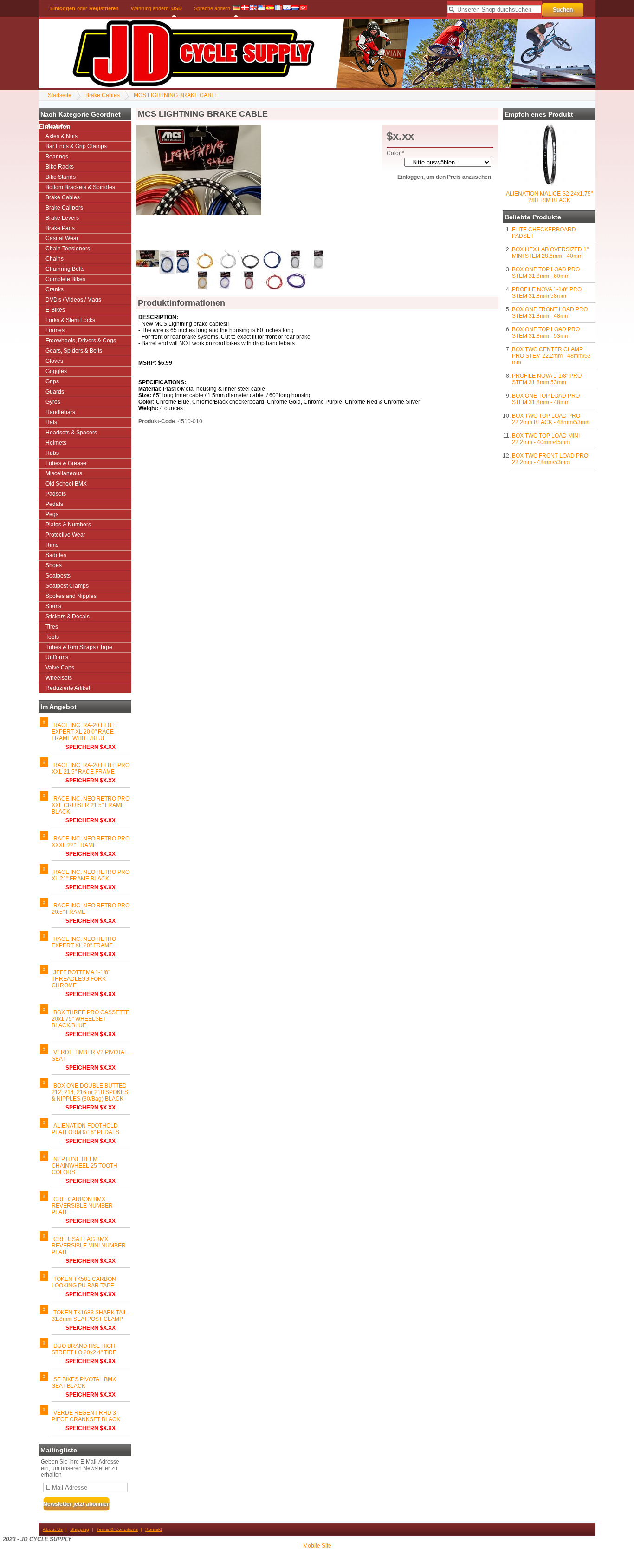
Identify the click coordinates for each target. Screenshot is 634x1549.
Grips (52, 381)
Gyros (52, 402)
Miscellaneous (63, 473)
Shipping (79, 1529)
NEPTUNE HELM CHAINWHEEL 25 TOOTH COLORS (84, 1165)
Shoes (53, 565)
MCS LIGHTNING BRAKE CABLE (176, 95)
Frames (55, 330)
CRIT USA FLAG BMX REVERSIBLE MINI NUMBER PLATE (89, 1245)
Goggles (56, 371)
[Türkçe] (303, 8)
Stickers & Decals (67, 616)
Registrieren (104, 8)
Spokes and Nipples (71, 596)
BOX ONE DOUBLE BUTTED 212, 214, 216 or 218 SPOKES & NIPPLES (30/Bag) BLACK (90, 1092)
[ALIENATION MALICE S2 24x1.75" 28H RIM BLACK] (549, 185)
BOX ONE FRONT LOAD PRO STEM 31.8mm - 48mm (550, 312)
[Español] (270, 8)
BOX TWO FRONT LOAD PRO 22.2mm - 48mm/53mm (550, 459)
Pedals (54, 504)
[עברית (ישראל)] (287, 8)
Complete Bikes (65, 279)
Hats (51, 422)
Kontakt (153, 1529)
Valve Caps (59, 667)
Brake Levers (62, 218)
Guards (54, 391)
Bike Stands (60, 177)
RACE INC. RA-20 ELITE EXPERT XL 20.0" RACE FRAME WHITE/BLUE (84, 732)
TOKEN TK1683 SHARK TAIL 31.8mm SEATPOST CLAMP (89, 1315)
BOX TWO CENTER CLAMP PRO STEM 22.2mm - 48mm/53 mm (551, 356)
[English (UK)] (253, 8)
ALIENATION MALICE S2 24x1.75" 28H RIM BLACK (549, 196)
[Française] (278, 8)
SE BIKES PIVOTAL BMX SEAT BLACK (84, 1382)
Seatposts (58, 575)
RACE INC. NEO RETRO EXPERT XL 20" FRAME (84, 942)
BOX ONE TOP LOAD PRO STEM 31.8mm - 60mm (546, 272)
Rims (51, 545)
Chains (54, 259)
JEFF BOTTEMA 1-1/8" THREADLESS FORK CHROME (81, 979)
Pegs (51, 514)
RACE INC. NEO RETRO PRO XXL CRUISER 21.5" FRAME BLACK (90, 805)
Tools (52, 637)
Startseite (59, 95)
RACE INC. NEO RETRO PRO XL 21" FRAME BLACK (90, 875)
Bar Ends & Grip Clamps (76, 146)
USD (176, 8)
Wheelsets (58, 678)
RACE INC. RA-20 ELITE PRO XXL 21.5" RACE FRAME (90, 768)
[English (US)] (262, 8)
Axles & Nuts (61, 136)
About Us (53, 1529)
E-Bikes (55, 310)
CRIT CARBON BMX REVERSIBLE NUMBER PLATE (82, 1205)
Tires (51, 627)
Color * (395, 153)
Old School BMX (66, 483)
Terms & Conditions (117, 1529)
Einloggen (62, 8)
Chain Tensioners (67, 248)
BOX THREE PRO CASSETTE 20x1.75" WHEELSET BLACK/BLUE (90, 1019)
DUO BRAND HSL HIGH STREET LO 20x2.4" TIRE (84, 1349)
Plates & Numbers (68, 524)
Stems (53, 606)
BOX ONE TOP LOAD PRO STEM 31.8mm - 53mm (546, 332)
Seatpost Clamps (67, 586)
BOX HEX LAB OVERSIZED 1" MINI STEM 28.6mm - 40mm (550, 252)
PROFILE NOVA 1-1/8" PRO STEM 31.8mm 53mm (547, 379)
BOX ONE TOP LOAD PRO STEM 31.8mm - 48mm (546, 399)
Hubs (52, 453)
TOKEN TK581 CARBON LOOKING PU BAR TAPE (84, 1282)
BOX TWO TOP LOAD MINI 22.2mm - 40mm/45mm (546, 439)
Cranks (54, 289)
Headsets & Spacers (71, 432)
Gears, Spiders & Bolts (73, 351)
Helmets (55, 443)
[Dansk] (245, 8)
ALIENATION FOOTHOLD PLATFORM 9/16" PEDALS (85, 1128)
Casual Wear (61, 238)
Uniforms (56, 657)
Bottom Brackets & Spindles (80, 187)
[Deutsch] (237, 8)
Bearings (56, 156)
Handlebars (60, 412)
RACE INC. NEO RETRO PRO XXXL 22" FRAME (90, 841)
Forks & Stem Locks (70, 320)
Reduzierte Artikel (67, 688)
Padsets (55, 494)
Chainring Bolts (64, 269)
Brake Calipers (64, 207)
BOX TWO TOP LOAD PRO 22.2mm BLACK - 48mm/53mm (551, 419)
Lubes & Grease (65, 463)
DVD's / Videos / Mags (73, 299)
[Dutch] (295, 8)
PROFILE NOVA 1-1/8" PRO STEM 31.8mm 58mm (547, 292)
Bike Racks (59, 167)
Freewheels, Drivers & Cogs (80, 340)
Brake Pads (60, 228)
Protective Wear (65, 535)
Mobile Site (317, 1545)
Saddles (55, 555)
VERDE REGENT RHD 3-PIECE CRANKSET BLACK (86, 1416)
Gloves (54, 361)
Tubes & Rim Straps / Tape (78, 647)
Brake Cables (102, 95)
